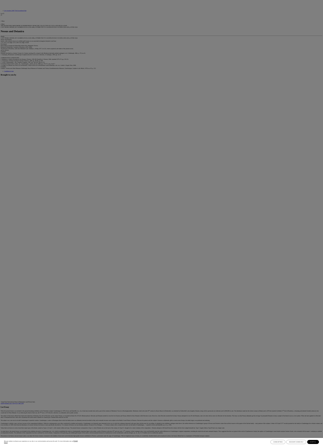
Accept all (313, 442)
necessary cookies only (296, 442)
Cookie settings (278, 442)
